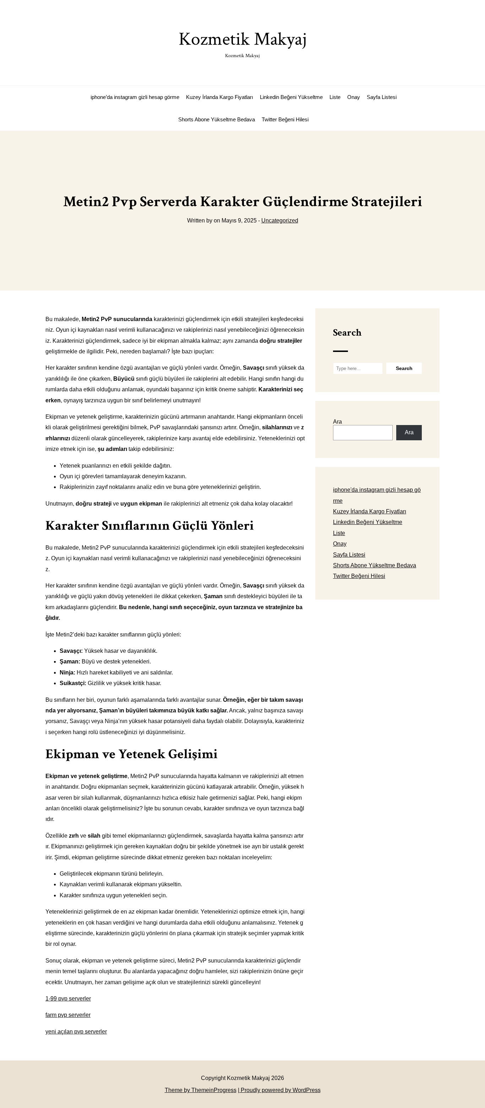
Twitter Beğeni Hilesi (285, 119)
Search (347, 332)
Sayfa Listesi (382, 97)
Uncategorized (279, 220)
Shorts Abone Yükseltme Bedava (216, 119)
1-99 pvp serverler (68, 999)
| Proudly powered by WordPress (279, 1090)
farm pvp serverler (68, 1015)
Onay (353, 97)
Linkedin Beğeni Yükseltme (291, 97)
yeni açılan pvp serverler (76, 1032)
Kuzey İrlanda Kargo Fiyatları (219, 97)
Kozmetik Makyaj (243, 43)
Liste (334, 97)
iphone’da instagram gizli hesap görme (135, 97)
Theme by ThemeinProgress (200, 1090)
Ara (337, 422)
